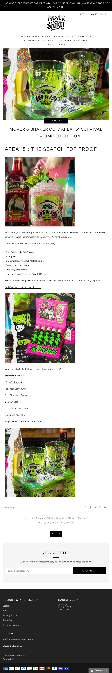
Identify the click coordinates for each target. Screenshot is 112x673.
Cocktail (52, 518)
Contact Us (100, 670)
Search (6, 605)
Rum (72, 522)
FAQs (5, 610)
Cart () (96, 14)
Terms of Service (11, 625)
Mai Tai (81, 518)
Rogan (64, 522)
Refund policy (9, 620)
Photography (44, 522)
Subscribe (88, 571)
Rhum (56, 522)
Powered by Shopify (10, 659)
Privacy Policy (10, 615)
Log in (84, 14)
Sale (62, 44)
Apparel (59, 36)
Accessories (80, 36)
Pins (45, 36)
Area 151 (29, 518)
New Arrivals (30, 36)
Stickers (48, 40)
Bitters (66, 40)
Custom (79, 40)
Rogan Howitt (12, 421)
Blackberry (40, 518)
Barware (30, 40)
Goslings (63, 518)
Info (50, 44)
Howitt (72, 518)
